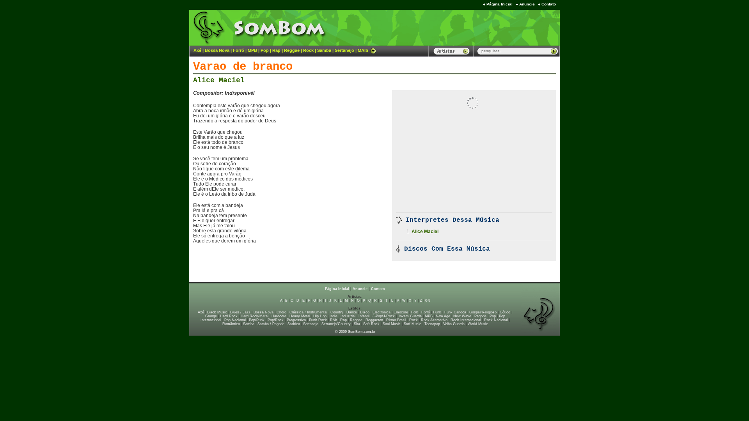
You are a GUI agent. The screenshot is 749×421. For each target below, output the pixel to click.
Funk (437, 312)
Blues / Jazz (240, 312)
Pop (265, 50)
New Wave (462, 316)
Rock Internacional (466, 320)
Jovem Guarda (410, 316)
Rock (308, 50)
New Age (443, 316)
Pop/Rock (276, 320)
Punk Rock (318, 320)
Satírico (294, 324)
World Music (478, 324)
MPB (252, 50)
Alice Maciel (219, 80)
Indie (333, 316)
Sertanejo (344, 50)
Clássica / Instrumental (308, 312)
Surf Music (412, 324)
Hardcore (279, 316)
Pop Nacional (235, 320)
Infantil (364, 316)
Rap (276, 50)
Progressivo (296, 320)
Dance (351, 312)
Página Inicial (499, 4)
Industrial (348, 316)
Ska (357, 324)
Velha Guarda (454, 324)
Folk (414, 312)
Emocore (401, 312)
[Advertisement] (462, 27)
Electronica (381, 312)
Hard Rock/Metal (254, 316)
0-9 (427, 300)
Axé (197, 50)
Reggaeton (374, 320)
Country (336, 312)
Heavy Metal (299, 316)
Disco (364, 312)
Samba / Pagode (270, 324)
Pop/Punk (256, 320)
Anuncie (527, 4)
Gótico (505, 312)
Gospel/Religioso (483, 312)
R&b (333, 320)
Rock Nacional (496, 320)
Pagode (480, 316)
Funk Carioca (455, 312)
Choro (281, 312)
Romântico (231, 324)
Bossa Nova (217, 50)
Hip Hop (320, 316)
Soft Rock (371, 324)
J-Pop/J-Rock (384, 316)
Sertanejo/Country (336, 324)
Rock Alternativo (434, 320)
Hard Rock (229, 316)
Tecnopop (432, 324)
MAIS (363, 50)
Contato (548, 4)
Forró (238, 50)
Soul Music (392, 324)
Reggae (292, 50)
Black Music (217, 312)
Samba (324, 50)
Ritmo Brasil (396, 320)
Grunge (211, 316)
